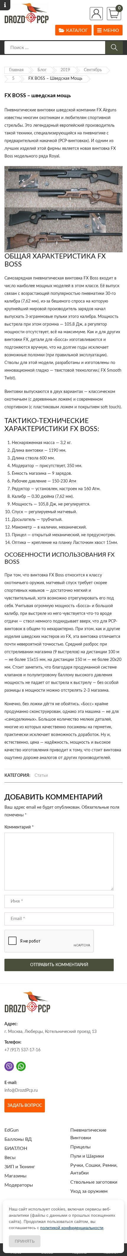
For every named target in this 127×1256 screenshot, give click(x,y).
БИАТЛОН (15, 1148)
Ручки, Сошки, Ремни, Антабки (94, 1169)
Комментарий (19, 827)
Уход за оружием (89, 1191)
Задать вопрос (24, 1106)
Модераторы (18, 1185)
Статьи (41, 776)
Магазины (15, 1176)
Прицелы (80, 1147)
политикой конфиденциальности (71, 1227)
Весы (10, 1157)
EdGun (11, 1130)
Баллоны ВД (18, 1139)
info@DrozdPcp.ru (21, 1090)
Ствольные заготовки (93, 1182)
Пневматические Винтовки (88, 1134)
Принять (25, 1241)
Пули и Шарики (87, 1156)
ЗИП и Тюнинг (19, 1166)
